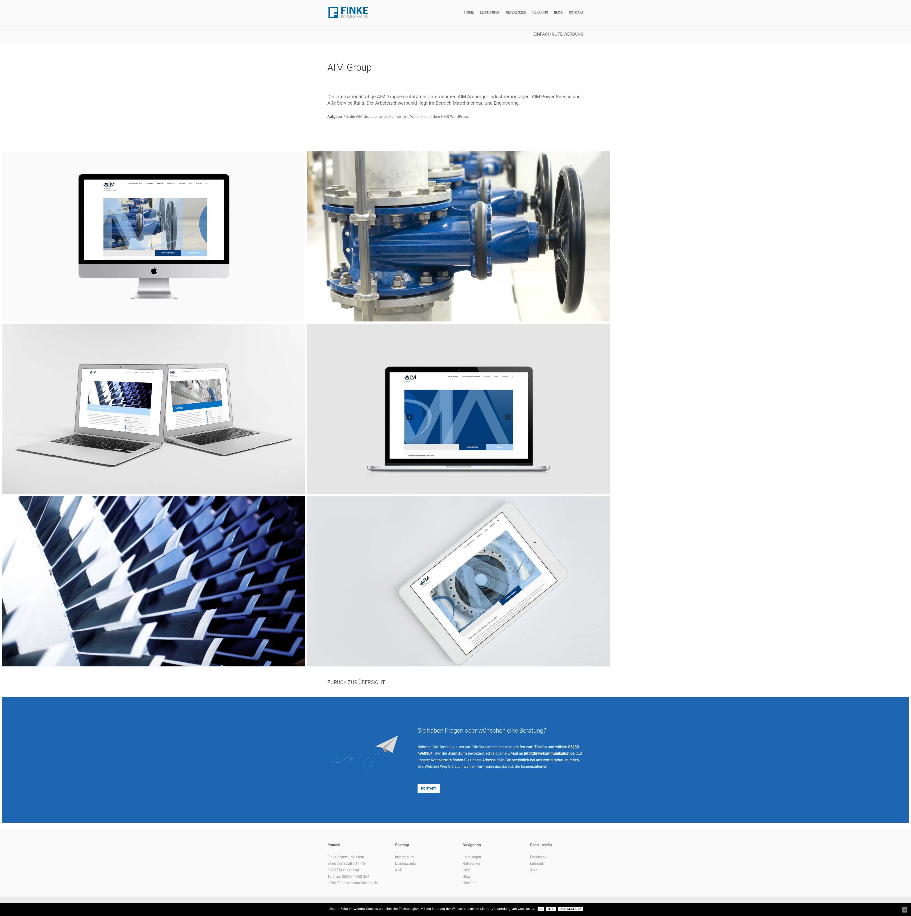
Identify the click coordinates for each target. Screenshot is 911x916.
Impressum (404, 857)
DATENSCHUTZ (570, 909)
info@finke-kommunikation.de (549, 753)
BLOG (558, 12)
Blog (466, 876)
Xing (534, 870)
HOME (469, 12)
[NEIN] (904, 910)
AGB (398, 870)
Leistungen (472, 857)
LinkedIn (537, 863)
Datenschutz (405, 863)
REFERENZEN (516, 12)
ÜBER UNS (540, 12)
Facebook (538, 857)
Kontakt (469, 883)
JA (541, 909)
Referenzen (472, 863)
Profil (467, 870)
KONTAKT (576, 12)
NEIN (551, 909)
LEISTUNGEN (490, 12)
